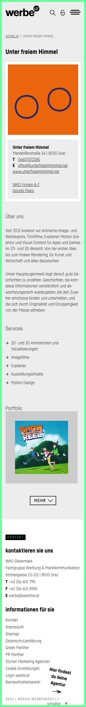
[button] (53, 13)
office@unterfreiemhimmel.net (43, 165)
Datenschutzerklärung (23, 641)
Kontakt (11, 620)
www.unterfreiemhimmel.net (36, 171)
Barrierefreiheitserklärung (26, 682)
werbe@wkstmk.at (24, 595)
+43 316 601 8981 (23, 588)
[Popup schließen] (64, 703)
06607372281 (29, 159)
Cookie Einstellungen (22, 668)
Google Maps (23, 190)
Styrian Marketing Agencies (27, 661)
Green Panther (17, 647)
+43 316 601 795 (22, 581)
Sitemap (12, 634)
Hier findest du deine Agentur (60, 677)
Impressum (14, 627)
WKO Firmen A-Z (26, 184)
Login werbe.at (17, 675)
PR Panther (14, 654)
